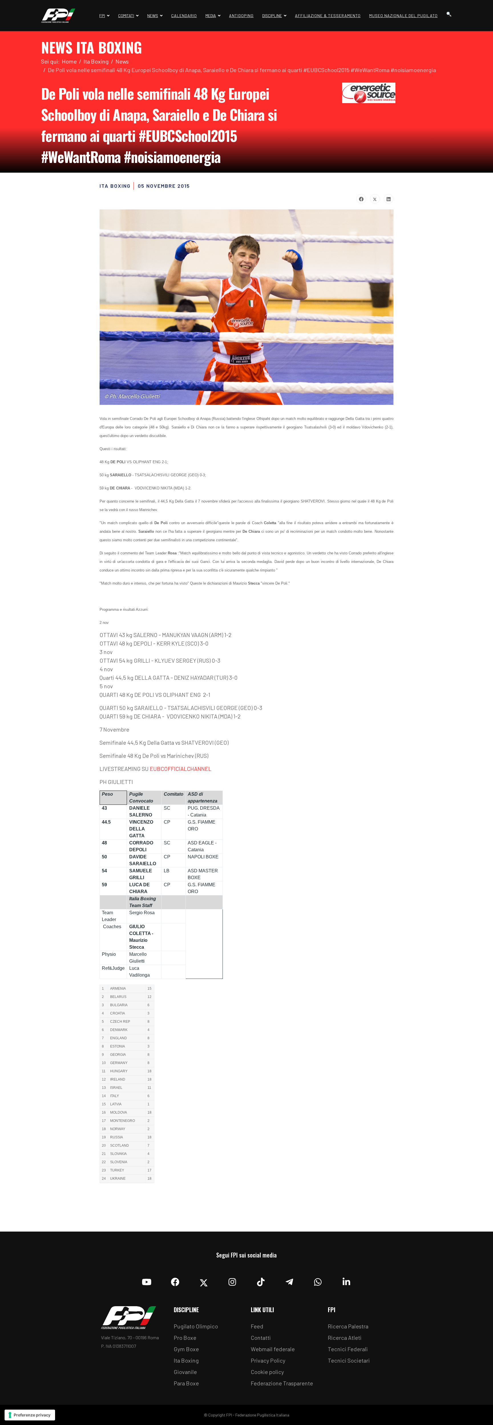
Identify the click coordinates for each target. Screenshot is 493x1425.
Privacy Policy (268, 1360)
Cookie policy (267, 1371)
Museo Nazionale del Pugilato (403, 15)
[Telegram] (289, 1280)
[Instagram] (232, 1280)
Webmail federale (273, 1349)
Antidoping (241, 15)
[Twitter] (375, 199)
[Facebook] (361, 199)
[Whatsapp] (317, 1280)
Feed (257, 1326)
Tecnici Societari (349, 1360)
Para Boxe (186, 1383)
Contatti (261, 1337)
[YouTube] (146, 1280)
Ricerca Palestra (348, 1326)
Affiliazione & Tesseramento (328, 15)
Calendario (184, 15)
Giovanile (185, 1371)
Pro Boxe (185, 1337)
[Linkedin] (346, 1280)
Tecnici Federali (348, 1349)
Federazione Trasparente (282, 1383)
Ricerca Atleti (344, 1337)
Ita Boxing (186, 1360)
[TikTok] (260, 1280)
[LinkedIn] (388, 199)
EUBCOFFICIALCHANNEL (180, 768)
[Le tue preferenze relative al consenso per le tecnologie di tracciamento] (30, 1415)
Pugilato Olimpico (196, 1326)
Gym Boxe (186, 1349)
